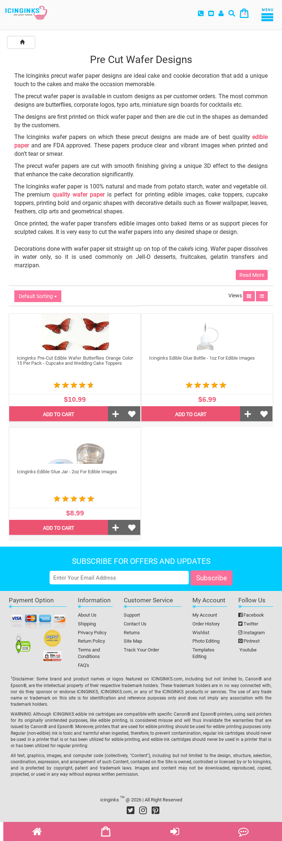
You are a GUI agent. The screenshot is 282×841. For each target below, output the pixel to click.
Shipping (87, 624)
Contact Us (135, 624)
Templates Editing (203, 653)
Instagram (253, 632)
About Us (87, 615)
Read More (251, 275)
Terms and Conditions (89, 653)
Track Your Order (141, 650)
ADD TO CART (58, 414)
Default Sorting (36, 296)
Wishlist (200, 632)
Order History (206, 624)
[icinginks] (26, 12)
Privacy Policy (92, 632)
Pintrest (251, 641)
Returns (132, 632)
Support (132, 615)
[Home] (22, 42)
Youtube (247, 650)
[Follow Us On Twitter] (130, 810)
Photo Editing (206, 641)
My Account (204, 615)
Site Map (133, 641)
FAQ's (83, 665)
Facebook (253, 615)
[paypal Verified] (52, 640)
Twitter (250, 624)
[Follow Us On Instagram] (143, 810)
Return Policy (91, 641)
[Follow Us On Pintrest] (155, 810)
